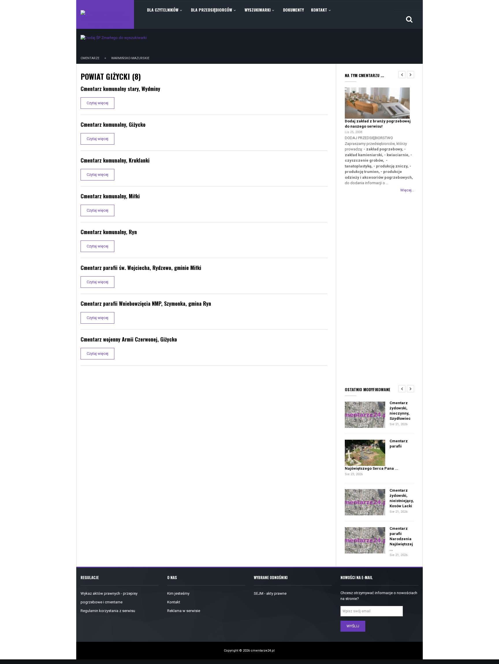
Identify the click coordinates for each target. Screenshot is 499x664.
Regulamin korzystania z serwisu (108, 611)
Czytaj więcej (97, 103)
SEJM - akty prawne (270, 593)
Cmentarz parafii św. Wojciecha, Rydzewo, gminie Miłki (141, 267)
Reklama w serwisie (183, 611)
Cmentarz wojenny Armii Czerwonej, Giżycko (129, 339)
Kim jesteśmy (178, 593)
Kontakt (173, 602)
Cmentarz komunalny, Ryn (109, 232)
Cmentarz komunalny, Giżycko (113, 124)
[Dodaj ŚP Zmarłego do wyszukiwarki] (114, 37)
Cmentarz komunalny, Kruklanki (115, 160)
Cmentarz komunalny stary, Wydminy (120, 88)
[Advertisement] (379, 288)
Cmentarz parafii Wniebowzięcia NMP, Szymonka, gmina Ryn (146, 303)
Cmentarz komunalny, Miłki (110, 196)
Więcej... (407, 190)
